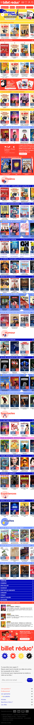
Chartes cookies (21, 716)
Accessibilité (27, 718)
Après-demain (20, 7)
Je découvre (23, 154)
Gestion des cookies (8, 720)
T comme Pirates (11, 615)
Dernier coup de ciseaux (12, 623)
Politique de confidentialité (21, 714)
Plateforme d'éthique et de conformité (13, 718)
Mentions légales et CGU (9, 716)
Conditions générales (6, 714)
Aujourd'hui (4, 7)
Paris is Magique (10, 606)
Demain (12, 7)
